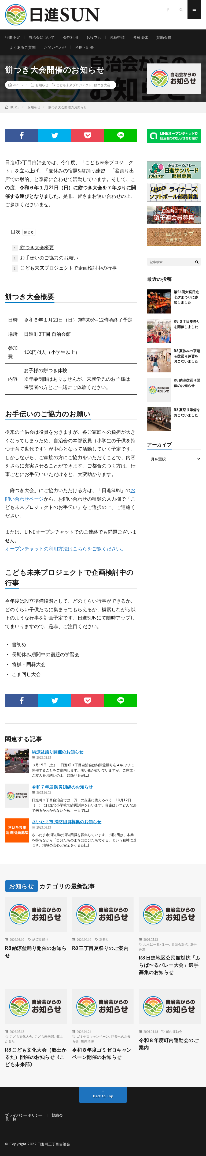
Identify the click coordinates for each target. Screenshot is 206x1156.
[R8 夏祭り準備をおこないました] (159, 419)
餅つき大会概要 (34, 247)
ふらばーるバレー (156, 944)
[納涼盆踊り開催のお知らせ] (17, 761)
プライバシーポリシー (24, 1115)
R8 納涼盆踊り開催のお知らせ (36, 951)
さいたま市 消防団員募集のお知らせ (66, 821)
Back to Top (103, 1096)
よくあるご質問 (22, 47)
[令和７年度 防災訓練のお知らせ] (17, 796)
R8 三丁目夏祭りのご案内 (100, 948)
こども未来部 (44, 1036)
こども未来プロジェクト (74, 84)
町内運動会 (174, 1031)
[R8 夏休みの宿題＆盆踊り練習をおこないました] (159, 360)
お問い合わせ (55, 47)
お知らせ (41, 84)
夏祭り (104, 939)
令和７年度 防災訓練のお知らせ (62, 786)
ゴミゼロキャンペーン (93, 1036)
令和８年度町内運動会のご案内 (168, 1043)
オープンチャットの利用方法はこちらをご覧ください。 (65, 548)
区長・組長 (84, 47)
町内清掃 (87, 1041)
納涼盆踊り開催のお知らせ (57, 751)
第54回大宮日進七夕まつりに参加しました (186, 297)
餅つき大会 (102, 84)
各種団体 (140, 37)
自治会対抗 (180, 944)
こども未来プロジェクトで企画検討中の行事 (65, 268)
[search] (197, 262)
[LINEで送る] (120, 135)
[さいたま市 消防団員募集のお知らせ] (17, 830)
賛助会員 (163, 37)
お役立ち (93, 37)
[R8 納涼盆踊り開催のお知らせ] (159, 390)
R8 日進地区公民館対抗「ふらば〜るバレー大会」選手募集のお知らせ (169, 965)
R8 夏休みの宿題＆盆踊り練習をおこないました (187, 356)
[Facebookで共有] (21, 135)
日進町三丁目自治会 (54, 1144)
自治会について (41, 37)
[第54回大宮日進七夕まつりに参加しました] (159, 301)
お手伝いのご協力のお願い (46, 257)
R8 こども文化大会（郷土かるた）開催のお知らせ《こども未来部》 (36, 1057)
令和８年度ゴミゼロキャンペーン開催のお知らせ (102, 1053)
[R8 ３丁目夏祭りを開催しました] (159, 331)
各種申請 (117, 37)
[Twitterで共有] (54, 135)
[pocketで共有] (87, 135)
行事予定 (12, 37)
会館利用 (70, 37)
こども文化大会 (21, 1036)
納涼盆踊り (40, 939)
